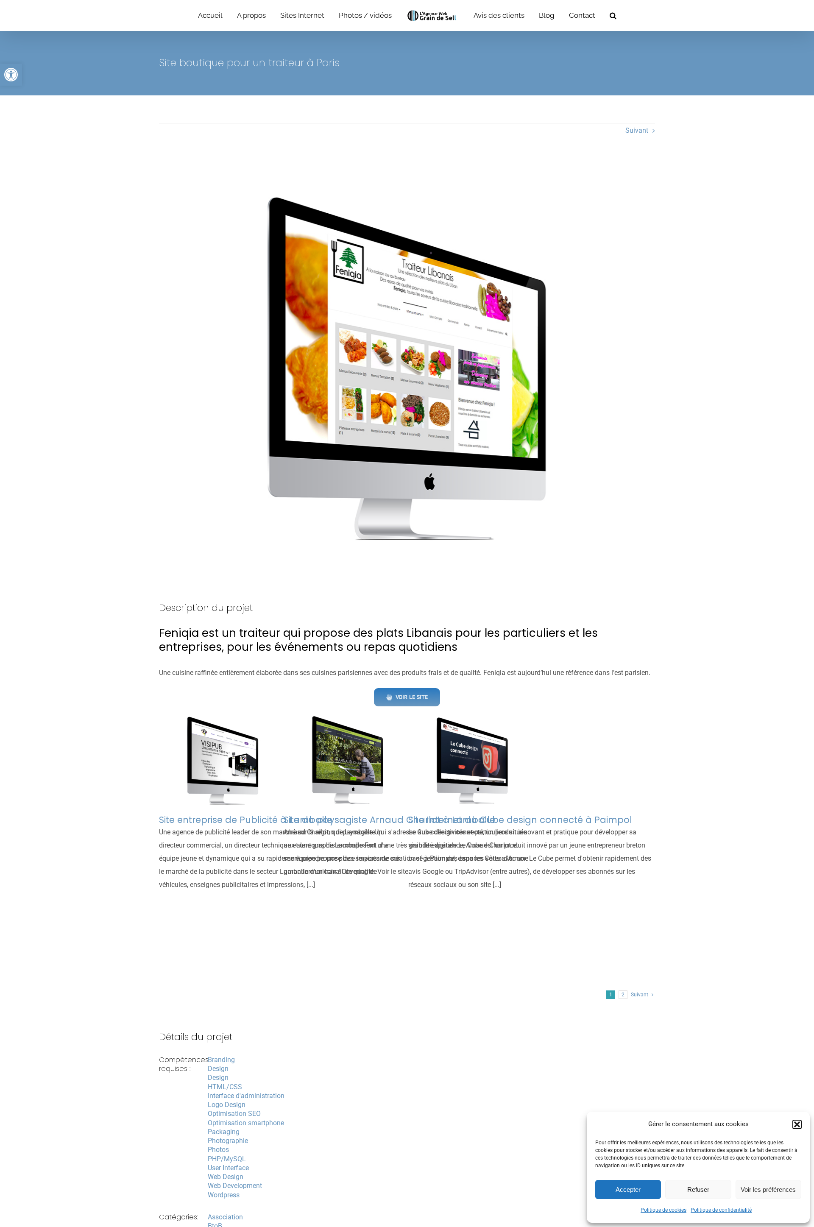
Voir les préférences (768, 1189)
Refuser (698, 1189)
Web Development (235, 1186)
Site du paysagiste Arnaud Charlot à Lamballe (389, 820)
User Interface (228, 1168)
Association (225, 1217)
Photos (218, 1150)
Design (218, 1069)
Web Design (225, 1177)
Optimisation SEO (234, 1114)
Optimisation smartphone (246, 1123)
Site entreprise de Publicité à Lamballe (245, 820)
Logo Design (226, 1105)
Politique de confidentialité (721, 1210)
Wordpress (224, 1195)
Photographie (228, 1141)
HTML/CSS (225, 1087)
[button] (11, 75)
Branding (221, 1060)
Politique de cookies (663, 1210)
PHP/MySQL (227, 1159)
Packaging (224, 1132)
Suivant (636, 130)
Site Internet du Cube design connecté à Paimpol (520, 820)
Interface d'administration (246, 1096)
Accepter (628, 1189)
